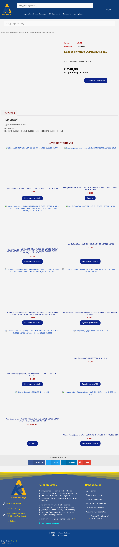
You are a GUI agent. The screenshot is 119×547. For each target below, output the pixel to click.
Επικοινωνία (67, 14)
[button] (36, 462)
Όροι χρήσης (91, 491)
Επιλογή (90, 198)
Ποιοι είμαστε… (34, 14)
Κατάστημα (42, 14)
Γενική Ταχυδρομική (100, 516)
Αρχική (26, 14)
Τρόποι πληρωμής (94, 499)
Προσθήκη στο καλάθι (96, 80)
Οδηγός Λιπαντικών (54, 14)
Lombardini (24, 32)
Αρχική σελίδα (6, 32)
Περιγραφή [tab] (9, 113)
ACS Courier (96, 518)
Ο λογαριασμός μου (77, 14)
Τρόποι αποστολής (94, 495)
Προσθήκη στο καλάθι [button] (32, 198)
